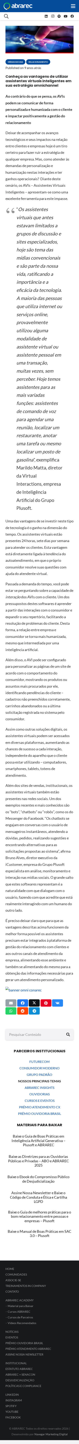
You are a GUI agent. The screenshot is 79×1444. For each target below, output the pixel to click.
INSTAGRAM (13, 1400)
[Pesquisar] (68, 1034)
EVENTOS (11, 1337)
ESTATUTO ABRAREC (19, 1369)
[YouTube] (65, 16)
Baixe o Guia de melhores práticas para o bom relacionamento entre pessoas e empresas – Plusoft (39, 1216)
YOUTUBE (11, 1411)
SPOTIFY (11, 1406)
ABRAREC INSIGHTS (39, 1087)
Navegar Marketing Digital (51, 1434)
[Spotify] (59, 16)
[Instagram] (52, 16)
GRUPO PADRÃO (39, 1074)
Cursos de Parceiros (20, 1317)
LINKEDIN (12, 1394)
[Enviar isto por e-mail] (10, 1003)
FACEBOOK (13, 1417)
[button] (73, 6)
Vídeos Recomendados (22, 1323)
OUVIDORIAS (39, 1094)
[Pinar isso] (46, 1003)
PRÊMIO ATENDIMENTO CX (39, 1107)
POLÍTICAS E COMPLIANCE (23, 1386)
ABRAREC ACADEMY (19, 1300)
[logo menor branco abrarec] (18, 6)
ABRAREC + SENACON (20, 1374)
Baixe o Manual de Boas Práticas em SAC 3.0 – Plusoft (39, 1233)
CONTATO (12, 1291)
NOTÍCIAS (11, 1331)
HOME (9, 1268)
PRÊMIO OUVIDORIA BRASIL (39, 1113)
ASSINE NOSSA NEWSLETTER (24, 1354)
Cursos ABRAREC (19, 1311)
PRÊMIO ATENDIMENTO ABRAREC (28, 1348)
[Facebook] (72, 16)
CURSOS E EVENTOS (39, 1100)
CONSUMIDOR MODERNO (39, 1068)
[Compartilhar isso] (22, 1003)
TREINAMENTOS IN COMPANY (25, 1286)
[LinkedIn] (46, 16)
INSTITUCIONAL (16, 1363)
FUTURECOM (39, 1061)
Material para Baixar (20, 1306)
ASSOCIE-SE (13, 1280)
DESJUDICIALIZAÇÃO (19, 1380)
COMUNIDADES (16, 1274)
